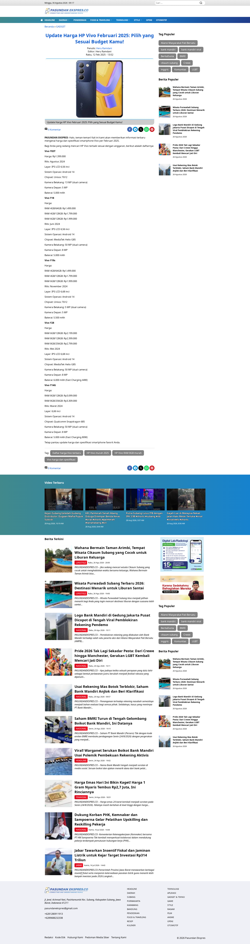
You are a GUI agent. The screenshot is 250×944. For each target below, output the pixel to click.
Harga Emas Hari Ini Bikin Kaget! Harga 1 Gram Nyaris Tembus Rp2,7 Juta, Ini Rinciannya (110, 787)
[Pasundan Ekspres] (66, 11)
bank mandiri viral (191, 49)
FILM (169, 913)
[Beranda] (41, 20)
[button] (64, 20)
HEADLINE (50, 20)
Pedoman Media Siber (97, 937)
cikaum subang (169, 62)
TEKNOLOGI (122, 20)
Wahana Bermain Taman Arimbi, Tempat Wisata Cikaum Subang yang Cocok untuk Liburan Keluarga (188, 91)
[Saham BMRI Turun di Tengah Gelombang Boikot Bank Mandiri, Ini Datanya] (58, 729)
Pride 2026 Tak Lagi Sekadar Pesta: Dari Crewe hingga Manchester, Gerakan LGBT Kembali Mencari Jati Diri (186, 149)
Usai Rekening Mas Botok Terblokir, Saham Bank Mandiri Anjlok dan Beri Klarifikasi (188, 168)
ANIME (170, 917)
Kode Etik (60, 937)
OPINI (149, 20)
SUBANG (131, 897)
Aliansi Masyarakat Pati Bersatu (178, 42)
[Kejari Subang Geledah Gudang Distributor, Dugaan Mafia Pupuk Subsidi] (64, 499)
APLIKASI (171, 893)
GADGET (60, 26)
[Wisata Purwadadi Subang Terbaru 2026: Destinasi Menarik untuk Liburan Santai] (164, 111)
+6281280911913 (54, 913)
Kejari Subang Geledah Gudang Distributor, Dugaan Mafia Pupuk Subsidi (64, 516)
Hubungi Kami (75, 937)
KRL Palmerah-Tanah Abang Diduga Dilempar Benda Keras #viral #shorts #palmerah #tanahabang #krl (102, 518)
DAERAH (63, 20)
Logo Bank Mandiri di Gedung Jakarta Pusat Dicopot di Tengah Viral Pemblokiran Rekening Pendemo (188, 128)
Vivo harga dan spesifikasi (61, 459)
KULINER (131, 925)
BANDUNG (132, 909)
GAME (170, 901)
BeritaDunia (167, 56)
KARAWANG (132, 905)
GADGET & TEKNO (176, 897)
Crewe (186, 62)
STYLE (137, 20)
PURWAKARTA (133, 901)
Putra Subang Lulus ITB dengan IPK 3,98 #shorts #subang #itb (144, 515)
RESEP (130, 921)
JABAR (79, 865)
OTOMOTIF (161, 20)
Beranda (49, 26)
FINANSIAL (81, 797)
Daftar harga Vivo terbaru (67, 453)
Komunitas (180, 69)
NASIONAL (81, 630)
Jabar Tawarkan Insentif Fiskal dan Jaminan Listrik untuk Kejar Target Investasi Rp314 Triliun (112, 855)
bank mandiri (168, 49)
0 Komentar (54, 129)
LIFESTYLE (81, 562)
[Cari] (200, 3)
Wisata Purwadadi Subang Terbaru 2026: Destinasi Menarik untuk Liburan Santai (189, 110)
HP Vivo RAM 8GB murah (128, 453)
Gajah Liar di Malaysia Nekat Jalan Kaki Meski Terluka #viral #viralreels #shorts (184, 516)
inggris (165, 69)
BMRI (182, 56)
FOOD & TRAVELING (100, 20)
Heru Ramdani (104, 48)
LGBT (195, 69)
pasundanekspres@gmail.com (61, 908)
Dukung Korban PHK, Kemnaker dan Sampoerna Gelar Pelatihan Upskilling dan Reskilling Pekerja (111, 819)
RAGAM (171, 909)
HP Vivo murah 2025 (98, 453)
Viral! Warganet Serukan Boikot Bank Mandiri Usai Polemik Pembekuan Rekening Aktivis (114, 752)
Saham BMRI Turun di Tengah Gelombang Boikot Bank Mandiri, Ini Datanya (110, 721)
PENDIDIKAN (79, 20)
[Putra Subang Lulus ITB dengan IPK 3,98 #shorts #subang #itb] (145, 499)
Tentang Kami (118, 937)
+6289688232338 (54, 917)
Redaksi (49, 937)
